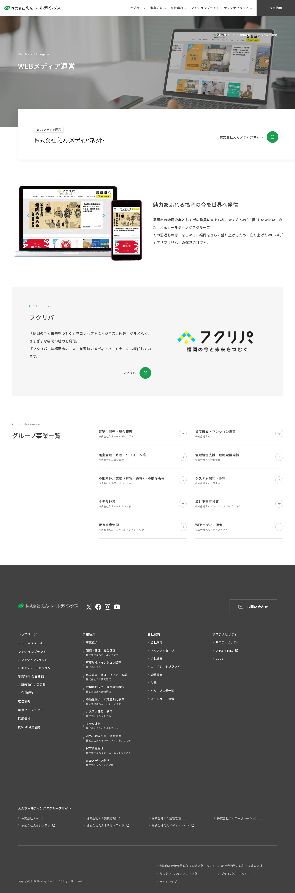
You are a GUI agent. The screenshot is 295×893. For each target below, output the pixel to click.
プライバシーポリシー (236, 874)
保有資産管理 (108, 750)
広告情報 (24, 701)
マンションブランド (34, 660)
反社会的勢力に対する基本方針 (241, 866)
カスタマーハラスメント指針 (178, 874)
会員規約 (27, 692)
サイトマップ (168, 882)
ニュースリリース (30, 643)
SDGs (219, 658)
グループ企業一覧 (162, 690)
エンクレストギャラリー (37, 668)
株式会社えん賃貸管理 (101, 818)
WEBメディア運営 (102, 762)
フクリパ (129, 373)
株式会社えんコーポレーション (237, 818)
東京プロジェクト (30, 710)
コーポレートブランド (165, 666)
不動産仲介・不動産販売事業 (105, 701)
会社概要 (157, 658)
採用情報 (24, 718)
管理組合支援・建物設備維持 (105, 689)
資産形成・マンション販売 (103, 664)
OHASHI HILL (224, 650)
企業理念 (157, 674)
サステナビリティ (236, 8)
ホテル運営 (102, 726)
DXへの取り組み (29, 727)
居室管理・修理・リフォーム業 (106, 677)
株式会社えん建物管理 (166, 818)
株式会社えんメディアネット (241, 137)
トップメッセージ (162, 650)
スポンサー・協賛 (162, 699)
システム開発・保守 (99, 713)
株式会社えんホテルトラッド (105, 825)
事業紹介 (156, 8)
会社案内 (177, 8)
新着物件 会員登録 (33, 684)
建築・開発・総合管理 (103, 652)
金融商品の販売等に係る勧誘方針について (187, 866)
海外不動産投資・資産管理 (109, 738)
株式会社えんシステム (36, 825)
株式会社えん (30, 818)
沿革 (154, 682)
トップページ (227, 35)
